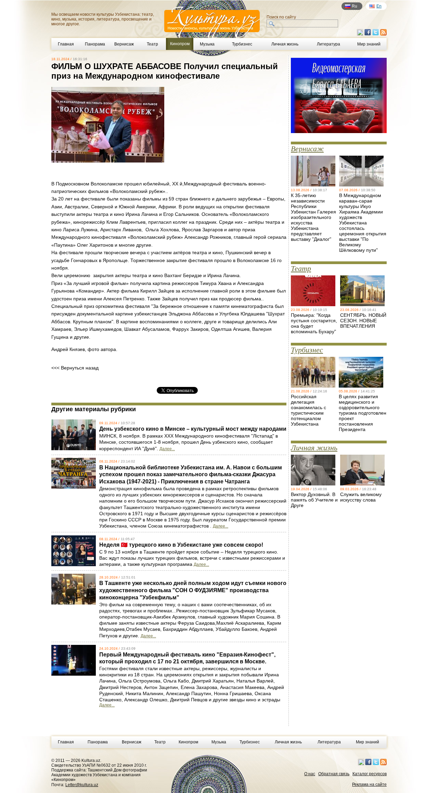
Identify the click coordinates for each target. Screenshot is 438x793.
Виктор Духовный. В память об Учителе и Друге (314, 500)
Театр (152, 44)
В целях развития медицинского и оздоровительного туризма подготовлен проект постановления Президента (362, 413)
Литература (328, 44)
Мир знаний (369, 44)
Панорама (95, 44)
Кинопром (188, 742)
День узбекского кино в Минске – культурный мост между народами (192, 429)
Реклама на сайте (369, 784)
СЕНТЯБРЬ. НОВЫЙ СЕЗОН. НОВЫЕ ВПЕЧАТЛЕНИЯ (363, 320)
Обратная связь (333, 773)
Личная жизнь (284, 44)
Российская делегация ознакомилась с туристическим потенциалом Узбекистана (308, 410)
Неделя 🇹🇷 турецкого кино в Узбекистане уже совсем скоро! (181, 545)
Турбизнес (242, 44)
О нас (309, 773)
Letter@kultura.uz (81, 784)
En (379, 6)
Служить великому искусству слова (361, 497)
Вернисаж (124, 44)
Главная (66, 44)
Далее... (167, 448)
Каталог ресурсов (369, 773)
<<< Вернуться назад (75, 367)
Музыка (207, 44)
